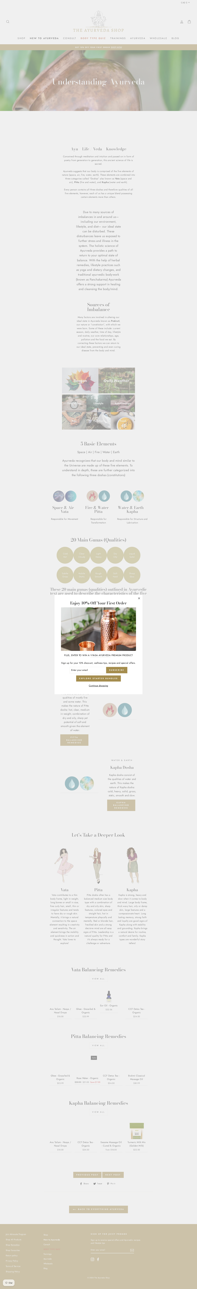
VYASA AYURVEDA (100, 655)
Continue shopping (98, 685)
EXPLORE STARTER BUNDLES (98, 678)
